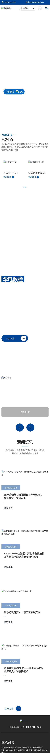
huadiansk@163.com (36, 2)
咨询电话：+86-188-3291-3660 (25, 727)
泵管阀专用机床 (36, 172)
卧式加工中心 (10, 172)
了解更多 (10, 91)
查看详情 (7, 177)
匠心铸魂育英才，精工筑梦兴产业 (22, 612)
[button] (22, 124)
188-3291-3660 (10, 2)
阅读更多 (8, 507)
